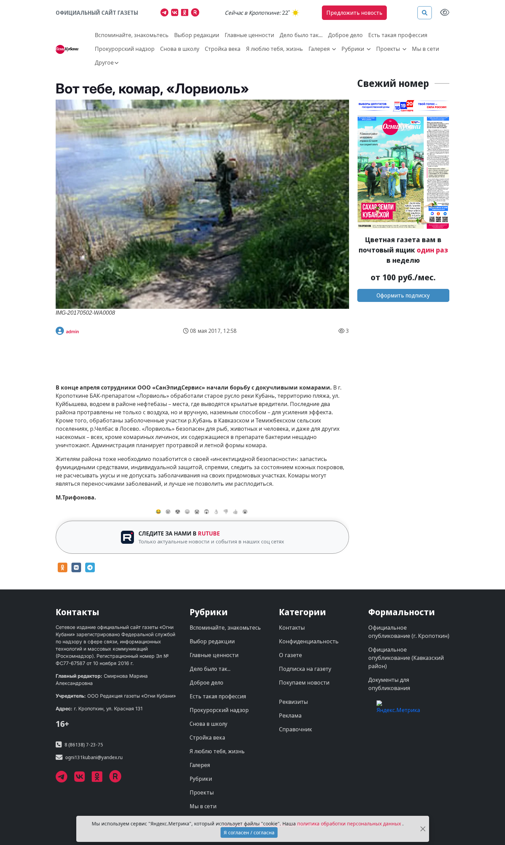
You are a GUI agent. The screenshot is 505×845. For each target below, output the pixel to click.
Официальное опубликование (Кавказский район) (406, 658)
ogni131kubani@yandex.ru (94, 757)
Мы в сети (425, 49)
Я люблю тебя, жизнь (274, 49)
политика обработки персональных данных (349, 823)
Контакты (292, 627)
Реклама (290, 715)
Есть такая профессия (397, 35)
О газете (290, 655)
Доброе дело (345, 35)
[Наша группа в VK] (176, 13)
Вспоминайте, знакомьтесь (132, 35)
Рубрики (201, 778)
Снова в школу (179, 49)
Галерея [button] (319, 49)
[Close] (422, 829)
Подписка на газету (305, 669)
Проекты (202, 792)
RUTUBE (209, 533)
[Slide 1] (208, 357)
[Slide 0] (196, 357)
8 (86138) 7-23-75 (84, 744)
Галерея (200, 765)
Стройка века (222, 49)
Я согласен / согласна (249, 832)
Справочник (295, 729)
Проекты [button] (388, 49)
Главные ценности (249, 35)
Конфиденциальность (309, 641)
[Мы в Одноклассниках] (186, 13)
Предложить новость (354, 12)
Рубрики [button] (353, 49)
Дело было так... (301, 35)
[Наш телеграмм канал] (165, 13)
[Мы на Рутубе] (196, 13)
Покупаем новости (304, 682)
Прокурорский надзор (125, 49)
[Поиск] (424, 12)
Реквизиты (293, 702)
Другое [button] (104, 62)
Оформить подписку (403, 295)
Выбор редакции (196, 35)
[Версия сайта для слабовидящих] (444, 13)
